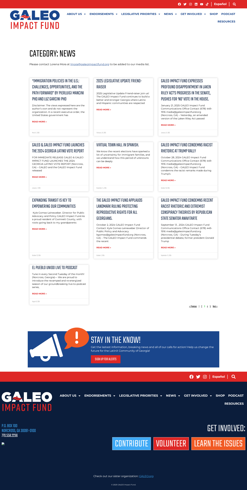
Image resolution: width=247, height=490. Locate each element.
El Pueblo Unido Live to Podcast (54, 267)
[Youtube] (201, 4)
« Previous (193, 306)
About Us (74, 14)
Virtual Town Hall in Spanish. (117, 145)
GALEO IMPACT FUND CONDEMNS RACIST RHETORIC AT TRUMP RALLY (187, 148)
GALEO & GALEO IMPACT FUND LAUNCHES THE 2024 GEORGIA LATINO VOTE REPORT (58, 148)
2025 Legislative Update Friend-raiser (119, 84)
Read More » (39, 121)
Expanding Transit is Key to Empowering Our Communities (54, 203)
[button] (234, 4)
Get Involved (191, 14)
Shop (214, 14)
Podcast (228, 14)
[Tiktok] (207, 4)
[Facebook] (179, 4)
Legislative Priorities (138, 14)
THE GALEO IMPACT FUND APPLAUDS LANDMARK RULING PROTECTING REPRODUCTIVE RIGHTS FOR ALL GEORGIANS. (119, 209)
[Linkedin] (196, 4)
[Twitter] (185, 4)
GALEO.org (146, 476)
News (168, 14)
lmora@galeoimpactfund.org (89, 64)
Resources (226, 21)
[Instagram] (190, 4)
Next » (215, 306)
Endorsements (102, 14)
